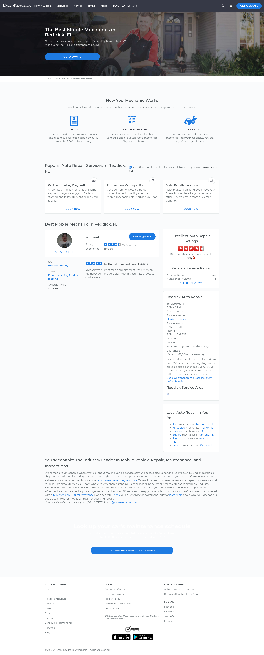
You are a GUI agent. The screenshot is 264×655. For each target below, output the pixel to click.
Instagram (170, 621)
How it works (43, 6)
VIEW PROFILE (64, 252)
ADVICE (78, 6)
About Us (50, 589)
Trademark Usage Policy (118, 603)
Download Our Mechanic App (181, 594)
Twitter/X (169, 616)
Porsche (178, 445)
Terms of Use (112, 608)
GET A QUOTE (249, 5)
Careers (49, 603)
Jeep (176, 424)
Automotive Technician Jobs (180, 589)
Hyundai (178, 431)
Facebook (169, 606)
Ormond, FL (206, 434)
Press (48, 594)
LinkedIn (169, 611)
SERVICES (62, 6)
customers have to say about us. (118, 480)
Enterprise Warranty (116, 594)
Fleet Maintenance (55, 598)
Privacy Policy (112, 598)
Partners (50, 627)
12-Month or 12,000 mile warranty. (73, 495)
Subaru (177, 434)
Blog (47, 632)
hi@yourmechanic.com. (123, 502)
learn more (176, 495)
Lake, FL (208, 427)
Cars (47, 613)
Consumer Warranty (116, 589)
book (117, 495)
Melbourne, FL (205, 424)
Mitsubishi (179, 427)
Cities (91, 6)
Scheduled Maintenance (59, 622)
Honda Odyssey (58, 265)
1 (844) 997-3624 (176, 319)
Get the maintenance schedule (132, 550)
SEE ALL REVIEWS (191, 283)
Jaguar (177, 438)
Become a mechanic (125, 5)
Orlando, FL (207, 445)
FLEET (104, 6)
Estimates (50, 618)
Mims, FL (206, 431)
